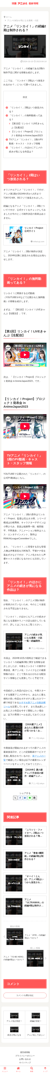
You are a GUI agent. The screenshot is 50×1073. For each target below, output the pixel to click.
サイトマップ (25, 1062)
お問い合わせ (25, 1059)
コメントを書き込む (25, 995)
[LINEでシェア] (30, 798)
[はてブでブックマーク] (25, 798)
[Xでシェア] (15, 798)
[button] (35, 798)
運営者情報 (25, 1052)
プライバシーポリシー (25, 1056)
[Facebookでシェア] (20, 798)
